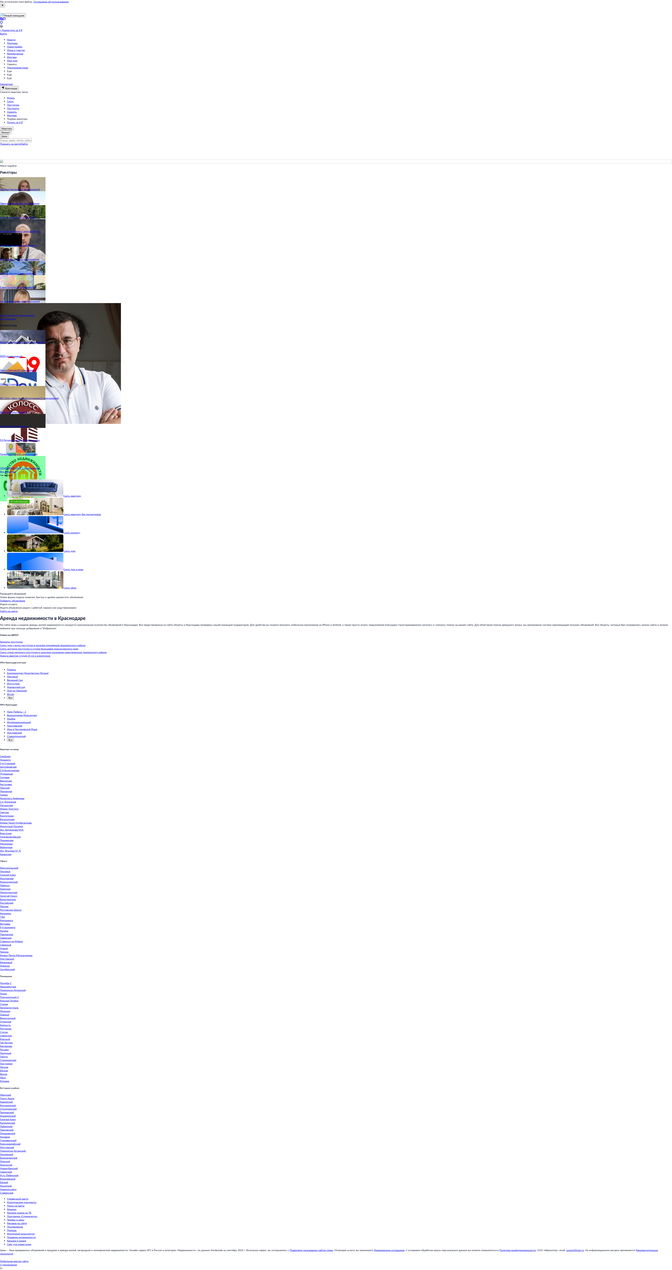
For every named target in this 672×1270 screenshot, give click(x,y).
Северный (5, 944)
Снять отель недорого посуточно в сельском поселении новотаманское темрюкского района (53, 652)
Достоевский (14, 732)
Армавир (5, 1136)
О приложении (8, 1264)
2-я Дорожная (8, 801)
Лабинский (6, 1126)
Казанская (5, 854)
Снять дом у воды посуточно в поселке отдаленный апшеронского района (42, 645)
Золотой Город (8, 895)
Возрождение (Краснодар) (22, 715)
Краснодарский (9, 882)
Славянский (6, 1192)
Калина (4, 930)
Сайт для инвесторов (19, 1244)
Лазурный (5, 1053)
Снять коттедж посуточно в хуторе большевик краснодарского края (39, 648)
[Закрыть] (2, 5)
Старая (4, 1004)
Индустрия (13, 683)
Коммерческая (15, 53)
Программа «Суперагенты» (22, 1216)
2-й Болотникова (9, 770)
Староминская (8, 1060)
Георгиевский (14, 725)
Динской (5, 1161)
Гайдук (4, 1056)
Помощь (12, 1230)
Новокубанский (9, 1168)
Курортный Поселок (11, 826)
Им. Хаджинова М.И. (12, 829)
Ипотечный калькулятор (21, 1233)
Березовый (6, 962)
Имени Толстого (9, 808)
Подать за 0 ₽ (15, 122)
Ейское (4, 1070)
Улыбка (11, 718)
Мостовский (7, 1147)
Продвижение (15, 1226)
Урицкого (5, 759)
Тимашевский (7, 1133)
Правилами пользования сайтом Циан (311, 1250)
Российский (6, 902)
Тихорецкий (6, 1154)
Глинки (4, 794)
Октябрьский (7, 969)
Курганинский (8, 1105)
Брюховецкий (7, 1178)
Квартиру (6, 128)
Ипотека (12, 57)
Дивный (4, 1014)
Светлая (4, 812)
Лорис (3, 993)
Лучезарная (6, 773)
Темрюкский (7, 1112)
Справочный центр (17, 1198)
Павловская (6, 934)
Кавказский (6, 1102)
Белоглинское (8, 899)
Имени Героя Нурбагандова (16, 822)
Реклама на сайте (17, 1223)
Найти (24, 144)
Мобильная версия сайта (14, 1261)
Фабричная (6, 847)
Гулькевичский (8, 1140)
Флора (3, 1074)
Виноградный (8, 1018)
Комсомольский (9, 868)
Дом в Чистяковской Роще (22, 729)
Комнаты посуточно (11, 641)
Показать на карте (10, 144)
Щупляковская (8, 766)
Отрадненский (8, 1109)
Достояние (6, 1063)
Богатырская (7, 819)
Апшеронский (8, 1116)
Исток (10, 694)
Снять (10, 101)
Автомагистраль (9, 1007)
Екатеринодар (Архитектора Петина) (28, 673)
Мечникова (6, 843)
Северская (6, 937)
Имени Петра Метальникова (16, 955)
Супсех (4, 1032)
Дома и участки (16, 50)
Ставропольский (16, 736)
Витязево (5, 923)
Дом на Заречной (17, 690)
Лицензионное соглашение (389, 1250)
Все (10, 697)
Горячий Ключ (8, 875)
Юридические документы (21, 1202)
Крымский (6, 1185)
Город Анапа (7, 1098)
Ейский (4, 1182)
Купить (11, 98)
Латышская (6, 805)
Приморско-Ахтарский (13, 990)
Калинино (5, 913)
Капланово (6, 1046)
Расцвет (4, 1049)
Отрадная (5, 1021)
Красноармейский (10, 1143)
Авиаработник (8, 986)
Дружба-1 (5, 983)
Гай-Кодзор (6, 1042)
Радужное (5, 1028)
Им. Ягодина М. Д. (10, 850)
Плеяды (11, 669)
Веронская (6, 780)
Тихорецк (5, 871)
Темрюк (4, 951)
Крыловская (7, 878)
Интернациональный (19, 722)
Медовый (12, 676)
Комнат (5, 132)
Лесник (4, 1067)
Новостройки (14, 46)
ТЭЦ (2, 916)
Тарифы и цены (15, 1219)
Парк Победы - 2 (16, 711)
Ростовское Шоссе (10, 909)
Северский (6, 1171)
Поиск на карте (15, 1205)
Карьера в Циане (16, 1240)
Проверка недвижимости (21, 1237)
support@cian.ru (575, 1250)
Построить (13, 108)
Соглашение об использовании (51, 1)
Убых (3, 1077)
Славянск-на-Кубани (11, 941)
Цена (4, 136)
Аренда (11, 39)
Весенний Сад (15, 680)
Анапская (5, 889)
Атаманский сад (16, 687)
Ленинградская (8, 892)
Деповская (6, 791)
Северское (6, 1035)
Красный (5, 1039)
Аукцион (11, 1209)
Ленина (4, 906)
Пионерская (6, 840)
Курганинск (6, 920)
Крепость (5, 1025)
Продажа (12, 43)
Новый (4, 948)
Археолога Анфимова (12, 798)
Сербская (5, 756)
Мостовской (7, 958)
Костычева (6, 784)
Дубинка (5, 965)
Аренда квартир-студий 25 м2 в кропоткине (25, 655)
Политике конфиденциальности (517, 1250)
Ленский (5, 787)
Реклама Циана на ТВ (19, 1212)
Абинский (5, 1095)
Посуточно (13, 105)
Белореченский (8, 1157)
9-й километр (7, 927)
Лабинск (5, 885)
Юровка (4, 1081)
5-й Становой (7, 763)
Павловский (6, 1129)
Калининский (7, 1122)
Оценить (12, 111)
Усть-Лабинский (9, 1175)
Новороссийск (8, 1189)
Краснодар (6, 1164)
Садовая (4, 777)
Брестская (6, 833)
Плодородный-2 (9, 997)
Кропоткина (7, 815)
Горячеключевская (10, 836)
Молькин (5, 1011)
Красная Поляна (9, 1000)
